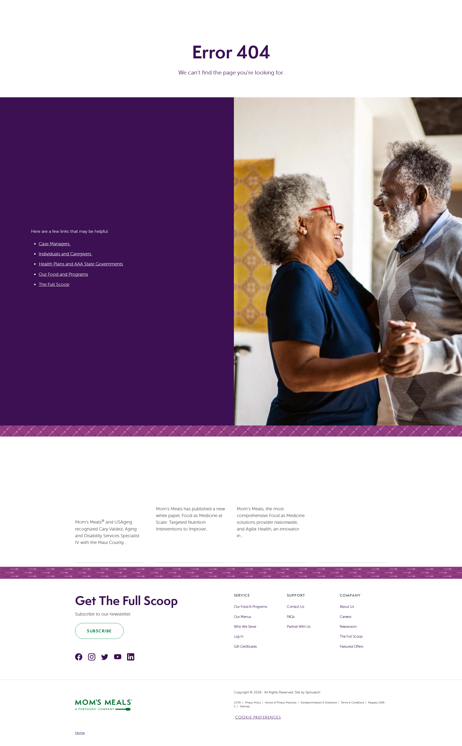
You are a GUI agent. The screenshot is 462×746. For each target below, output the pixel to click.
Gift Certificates (245, 646)
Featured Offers (351, 646)
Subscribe (99, 631)
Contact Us (295, 606)
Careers (345, 616)
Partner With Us (298, 626)
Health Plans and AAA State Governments (81, 264)
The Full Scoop (54, 284)
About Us (347, 606)
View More (86, 554)
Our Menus (242, 616)
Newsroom (348, 626)
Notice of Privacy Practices (280, 702)
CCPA (237, 702)
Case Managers (55, 244)
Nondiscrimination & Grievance (319, 702)
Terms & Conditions (352, 702)
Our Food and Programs (63, 274)
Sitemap (245, 706)
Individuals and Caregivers (65, 254)
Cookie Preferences (258, 717)
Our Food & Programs (250, 606)
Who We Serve (245, 626)
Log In (238, 636)
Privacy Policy (253, 702)
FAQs (290, 616)
